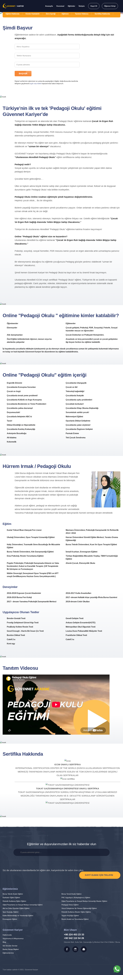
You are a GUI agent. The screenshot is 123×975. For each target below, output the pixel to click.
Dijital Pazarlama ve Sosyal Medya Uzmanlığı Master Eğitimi (84, 901)
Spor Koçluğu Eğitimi (10, 912)
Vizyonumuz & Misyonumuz (13, 938)
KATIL (106, 852)
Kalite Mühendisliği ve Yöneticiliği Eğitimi (18, 915)
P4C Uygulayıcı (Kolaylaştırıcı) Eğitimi (76, 897)
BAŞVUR (23, 73)
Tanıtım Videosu (81, 14)
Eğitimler (71, 6)
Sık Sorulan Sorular (10, 946)
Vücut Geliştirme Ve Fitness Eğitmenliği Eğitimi (79, 908)
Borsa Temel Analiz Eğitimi (71, 894)
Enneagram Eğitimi (10, 919)
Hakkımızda (7, 935)
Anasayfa (49, 6)
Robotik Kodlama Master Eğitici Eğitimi (76, 912)
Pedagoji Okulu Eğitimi (70, 905)
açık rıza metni (35, 83)
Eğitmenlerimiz (8, 953)
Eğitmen (65, 14)
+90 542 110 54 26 (74, 938)
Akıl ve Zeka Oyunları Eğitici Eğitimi (16, 908)
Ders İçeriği (50, 14)
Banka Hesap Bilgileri (11, 949)
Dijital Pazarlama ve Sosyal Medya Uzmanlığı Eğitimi (23, 905)
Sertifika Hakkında (102, 14)
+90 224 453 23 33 (74, 934)
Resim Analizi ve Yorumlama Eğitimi (75, 919)
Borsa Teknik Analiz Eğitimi (13, 894)
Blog (4, 942)
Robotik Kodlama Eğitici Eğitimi (14, 901)
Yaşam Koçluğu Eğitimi (70, 915)
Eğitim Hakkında (12, 14)
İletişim (82, 6)
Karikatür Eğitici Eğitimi (11, 897)
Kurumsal (60, 6)
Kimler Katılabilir (33, 14)
